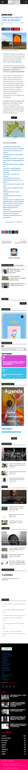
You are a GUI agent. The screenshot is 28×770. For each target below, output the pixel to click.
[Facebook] (2, 232)
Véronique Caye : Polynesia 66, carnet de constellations (16, 555)
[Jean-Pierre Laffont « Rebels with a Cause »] (14, 454)
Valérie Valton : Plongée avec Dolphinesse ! (14, 609)
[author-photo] (14, 255)
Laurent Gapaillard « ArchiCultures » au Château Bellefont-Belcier (18, 278)
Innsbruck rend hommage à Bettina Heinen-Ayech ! (17, 710)
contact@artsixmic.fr (12, 682)
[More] (22, 29)
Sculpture (10, 14)
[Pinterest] (6, 232)
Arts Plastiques (9, 12)
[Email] (13, 232)
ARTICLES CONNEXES (7, 265)
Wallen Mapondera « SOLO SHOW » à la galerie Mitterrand (17, 270)
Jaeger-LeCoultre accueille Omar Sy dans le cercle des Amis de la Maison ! (14, 499)
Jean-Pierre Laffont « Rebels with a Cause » (18, 696)
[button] (2, 2)
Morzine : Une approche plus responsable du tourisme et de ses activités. (18, 725)
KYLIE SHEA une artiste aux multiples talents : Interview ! (16, 521)
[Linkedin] (9, 232)
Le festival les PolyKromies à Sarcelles (21, 242)
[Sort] (2, 346)
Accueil (2, 12)
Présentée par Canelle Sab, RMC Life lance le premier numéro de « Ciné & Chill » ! (17, 479)
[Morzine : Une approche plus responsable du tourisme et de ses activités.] (5, 726)
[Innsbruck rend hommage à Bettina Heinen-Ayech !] (4, 473)
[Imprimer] (16, 232)
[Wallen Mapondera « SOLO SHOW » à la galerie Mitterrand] (5, 271)
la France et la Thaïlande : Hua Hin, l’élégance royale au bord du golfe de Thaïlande (17, 465)
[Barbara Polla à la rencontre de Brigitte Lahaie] (4, 516)
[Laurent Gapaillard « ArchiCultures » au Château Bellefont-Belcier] (5, 278)
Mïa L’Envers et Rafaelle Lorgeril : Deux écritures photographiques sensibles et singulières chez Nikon (17, 562)
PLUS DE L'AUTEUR (18, 265)
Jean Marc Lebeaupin (8, 22)
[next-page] (5, 291)
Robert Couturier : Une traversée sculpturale (14, 604)
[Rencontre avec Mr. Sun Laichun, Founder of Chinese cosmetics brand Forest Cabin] (4, 508)
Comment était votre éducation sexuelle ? (6, 242)
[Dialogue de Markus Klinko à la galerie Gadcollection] (5, 285)
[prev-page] (2, 291)
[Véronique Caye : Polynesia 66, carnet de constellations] (4, 556)
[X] (14, 686)
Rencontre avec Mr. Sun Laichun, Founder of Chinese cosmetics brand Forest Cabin (17, 508)
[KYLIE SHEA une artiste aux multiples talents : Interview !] (4, 522)
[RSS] (10, 686)
